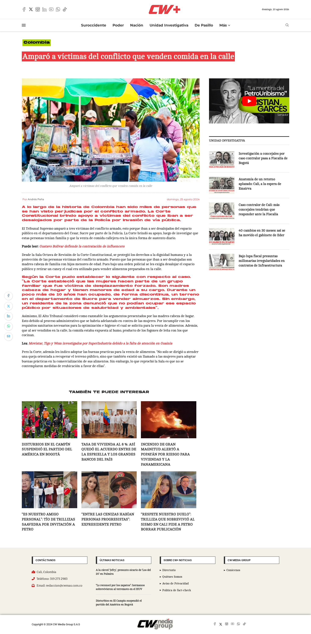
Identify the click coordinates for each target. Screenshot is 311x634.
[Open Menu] (24, 25)
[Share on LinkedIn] (8, 316)
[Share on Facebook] (8, 296)
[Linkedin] (44, 9)
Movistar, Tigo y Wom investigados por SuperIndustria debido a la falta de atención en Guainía (100, 343)
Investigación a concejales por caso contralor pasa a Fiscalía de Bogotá (263, 158)
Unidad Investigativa (169, 25)
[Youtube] (51, 9)
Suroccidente (93, 25)
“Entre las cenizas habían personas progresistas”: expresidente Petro (107, 519)
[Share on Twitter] (8, 306)
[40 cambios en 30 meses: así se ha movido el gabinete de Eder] (221, 236)
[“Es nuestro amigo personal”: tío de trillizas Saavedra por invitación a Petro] (49, 489)
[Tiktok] (64, 9)
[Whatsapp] (58, 9)
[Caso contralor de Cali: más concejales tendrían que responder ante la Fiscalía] (221, 211)
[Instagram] (37, 9)
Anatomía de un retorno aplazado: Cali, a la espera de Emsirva (260, 184)
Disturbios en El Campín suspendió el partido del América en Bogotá (47, 449)
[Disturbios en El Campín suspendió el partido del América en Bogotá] (49, 419)
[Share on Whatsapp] (8, 326)
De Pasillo (204, 25)
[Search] (287, 25)
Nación (136, 25)
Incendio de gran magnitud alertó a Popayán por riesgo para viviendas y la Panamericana (165, 454)
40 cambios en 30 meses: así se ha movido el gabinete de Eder (262, 233)
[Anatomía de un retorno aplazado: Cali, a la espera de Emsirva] (221, 185)
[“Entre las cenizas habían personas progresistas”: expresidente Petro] (109, 489)
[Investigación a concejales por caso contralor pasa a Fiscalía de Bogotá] (221, 159)
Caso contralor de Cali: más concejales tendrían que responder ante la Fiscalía (259, 209)
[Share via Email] (8, 336)
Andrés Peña (36, 199)
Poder (118, 25)
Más (223, 25)
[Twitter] (31, 9)
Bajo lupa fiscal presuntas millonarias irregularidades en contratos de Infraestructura (262, 261)
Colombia (36, 43)
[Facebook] (24, 9)
